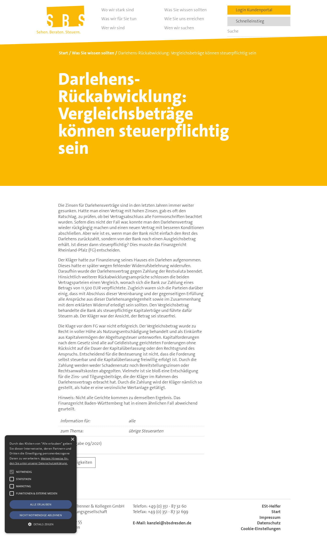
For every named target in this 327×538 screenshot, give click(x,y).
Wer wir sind (113, 28)
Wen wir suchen (179, 28)
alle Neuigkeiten (77, 462)
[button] (12, 472)
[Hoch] (314, 510)
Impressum (270, 517)
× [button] (72, 439)
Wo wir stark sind (117, 10)
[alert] (41, 484)
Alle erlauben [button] (40, 504)
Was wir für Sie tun (118, 19)
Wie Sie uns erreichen (184, 19)
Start (276, 512)
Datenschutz (269, 523)
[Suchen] (285, 31)
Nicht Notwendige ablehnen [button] (41, 515)
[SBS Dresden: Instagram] (184, 487)
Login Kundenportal (252, 10)
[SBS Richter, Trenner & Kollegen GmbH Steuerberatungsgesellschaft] (61, 19)
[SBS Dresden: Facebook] (163, 487)
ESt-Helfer (271, 506)
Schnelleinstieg (248, 21)
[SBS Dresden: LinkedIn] (143, 487)
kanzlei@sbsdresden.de (169, 523)
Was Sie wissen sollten (185, 10)
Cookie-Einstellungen (261, 529)
